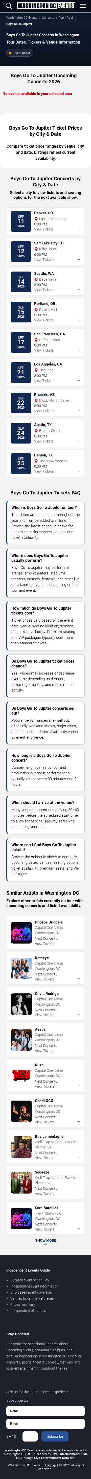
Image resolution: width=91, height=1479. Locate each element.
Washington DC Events (21, 18)
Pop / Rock (66, 18)
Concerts (48, 18)
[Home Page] (46, 6)
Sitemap (50, 1465)
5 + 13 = (12, 1436)
